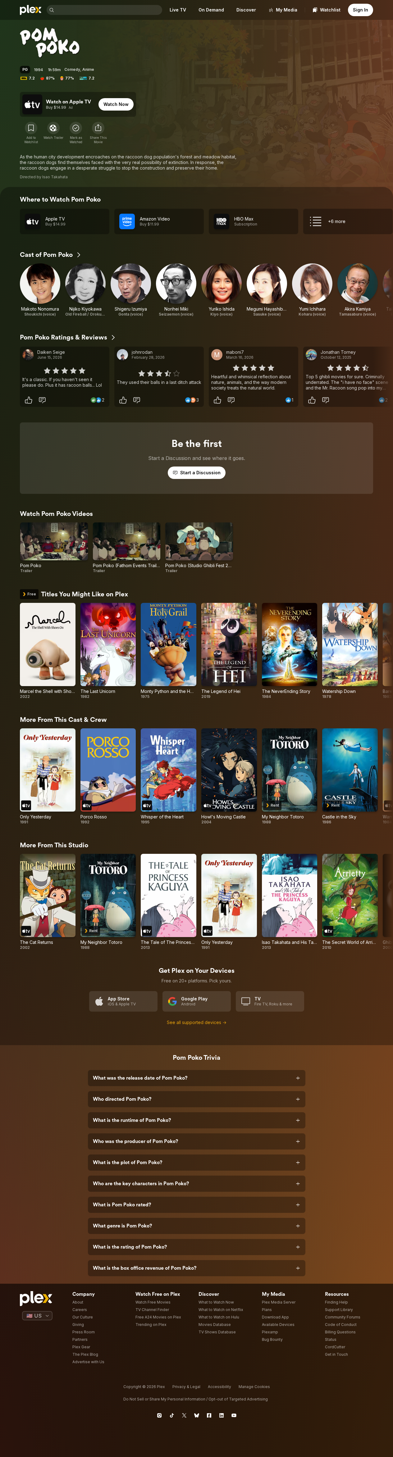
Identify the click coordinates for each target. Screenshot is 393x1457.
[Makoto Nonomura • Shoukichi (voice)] (40, 290)
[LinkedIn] (221, 1415)
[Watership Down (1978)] (350, 651)
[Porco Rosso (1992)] (108, 776)
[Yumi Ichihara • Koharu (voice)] (312, 290)
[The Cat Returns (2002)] (47, 902)
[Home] (31, 10)
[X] (184, 1415)
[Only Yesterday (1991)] (47, 776)
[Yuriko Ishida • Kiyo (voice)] (221, 290)
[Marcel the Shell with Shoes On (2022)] (47, 651)
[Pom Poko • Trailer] (54, 547)
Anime (88, 69)
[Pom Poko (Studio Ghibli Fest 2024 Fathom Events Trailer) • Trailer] (199, 547)
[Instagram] (159, 1415)
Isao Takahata (55, 177)
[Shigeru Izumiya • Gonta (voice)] (131, 290)
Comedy (72, 69)
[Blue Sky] (196, 1415)
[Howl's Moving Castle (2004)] (229, 776)
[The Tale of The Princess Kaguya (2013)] (168, 902)
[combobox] (108, 10)
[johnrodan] (122, 354)
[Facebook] (209, 1415)
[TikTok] (172, 1415)
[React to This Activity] (28, 400)
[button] (98, 133)
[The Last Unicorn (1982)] (108, 651)
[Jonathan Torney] (311, 354)
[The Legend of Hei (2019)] (229, 651)
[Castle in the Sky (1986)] (350, 776)
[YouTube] (234, 1415)
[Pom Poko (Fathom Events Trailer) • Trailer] (127, 547)
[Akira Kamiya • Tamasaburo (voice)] (357, 290)
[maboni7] (216, 354)
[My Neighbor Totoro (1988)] (290, 776)
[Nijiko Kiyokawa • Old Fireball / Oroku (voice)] (85, 290)
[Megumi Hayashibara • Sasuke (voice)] (267, 290)
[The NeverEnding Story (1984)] (290, 651)
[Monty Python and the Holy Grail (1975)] (168, 651)
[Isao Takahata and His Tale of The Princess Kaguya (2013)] (290, 902)
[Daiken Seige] (28, 354)
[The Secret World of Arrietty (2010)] (350, 902)
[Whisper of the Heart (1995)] (168, 776)
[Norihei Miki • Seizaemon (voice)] (176, 290)
